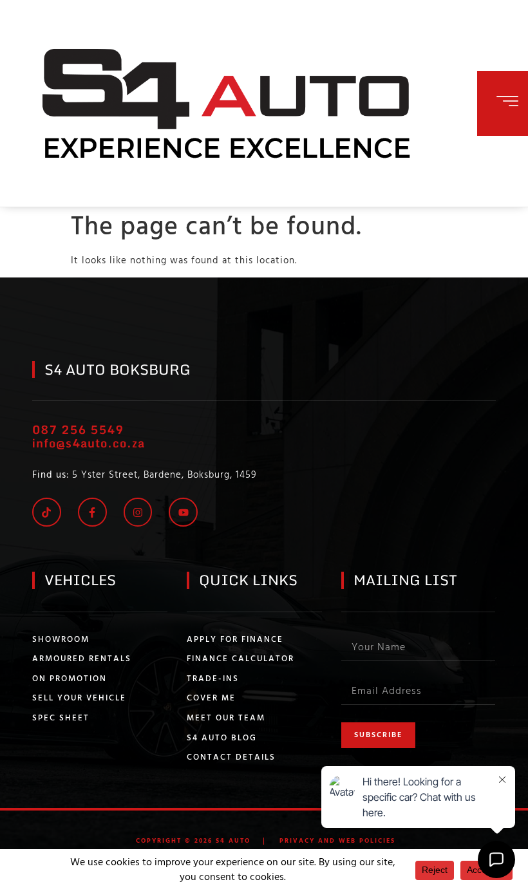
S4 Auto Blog (222, 738)
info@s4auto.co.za (88, 443)
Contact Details (231, 758)
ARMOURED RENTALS (81, 659)
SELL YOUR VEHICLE (79, 698)
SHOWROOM (61, 640)
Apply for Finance (235, 640)
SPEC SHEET (61, 718)
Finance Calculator (240, 659)
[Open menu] (507, 101)
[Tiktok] (46, 512)
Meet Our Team (226, 718)
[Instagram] (138, 512)
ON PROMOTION (69, 679)
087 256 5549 (78, 429)
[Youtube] (183, 512)
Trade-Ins (213, 679)
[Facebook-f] (92, 512)
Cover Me (211, 698)
